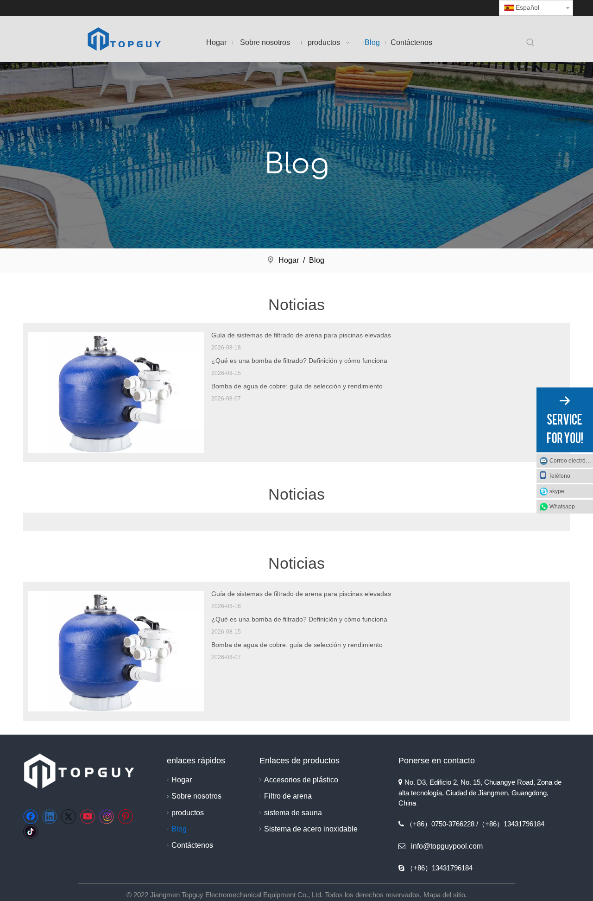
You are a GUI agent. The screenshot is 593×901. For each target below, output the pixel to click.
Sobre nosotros (196, 796)
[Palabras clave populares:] (530, 43)
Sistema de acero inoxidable (311, 829)
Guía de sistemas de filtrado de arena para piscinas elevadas (301, 335)
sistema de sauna (293, 813)
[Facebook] (30, 816)
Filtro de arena (288, 796)
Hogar (181, 780)
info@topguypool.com (447, 846)
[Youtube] (87, 816)
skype (556, 491)
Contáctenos (192, 845)
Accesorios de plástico (301, 780)
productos (187, 813)
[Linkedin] (49, 816)
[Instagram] (106, 816)
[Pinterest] (125, 816)
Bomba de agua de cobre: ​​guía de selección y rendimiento (297, 386)
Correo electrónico (571, 460)
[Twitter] (68, 816)
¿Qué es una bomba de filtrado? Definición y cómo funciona (299, 360)
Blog (179, 829)
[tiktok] (30, 831)
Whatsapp (562, 506)
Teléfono (559, 476)
